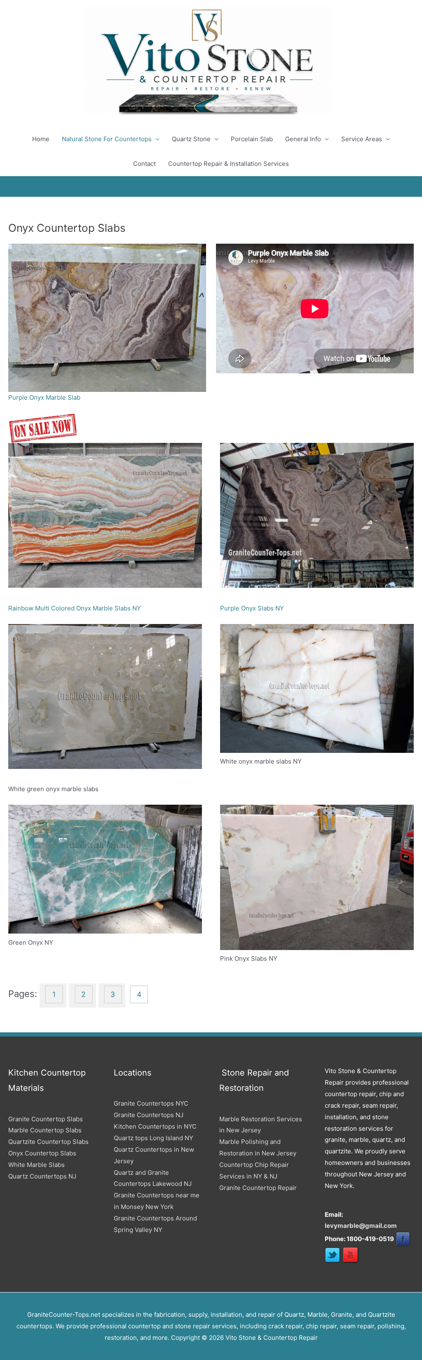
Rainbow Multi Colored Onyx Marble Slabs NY (74, 608)
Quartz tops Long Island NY (153, 1138)
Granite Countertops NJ (148, 1115)
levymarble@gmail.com (361, 1226)
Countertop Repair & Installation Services (228, 164)
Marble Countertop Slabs (45, 1130)
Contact (144, 164)
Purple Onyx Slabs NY (252, 608)
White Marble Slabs (36, 1165)
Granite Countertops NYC (151, 1103)
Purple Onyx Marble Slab (44, 397)
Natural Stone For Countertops (107, 139)
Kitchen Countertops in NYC (155, 1126)
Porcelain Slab (252, 139)
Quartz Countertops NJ (42, 1176)
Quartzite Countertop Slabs (48, 1142)
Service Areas (361, 139)
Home (40, 139)
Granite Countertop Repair (258, 1188)
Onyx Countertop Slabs (42, 1153)
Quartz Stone (191, 139)
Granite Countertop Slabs (45, 1119)
